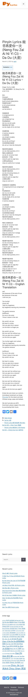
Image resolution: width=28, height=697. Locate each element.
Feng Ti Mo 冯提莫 (20, 628)
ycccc (12, 658)
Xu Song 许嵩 (16, 656)
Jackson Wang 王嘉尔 (20, 630)
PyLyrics (5, 397)
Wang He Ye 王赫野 (15, 648)
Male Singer (8, 418)
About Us (6, 687)
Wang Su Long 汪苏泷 (15, 650)
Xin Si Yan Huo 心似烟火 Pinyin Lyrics (13, 595)
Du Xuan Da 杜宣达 (14, 626)
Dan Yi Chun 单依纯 (17, 624)
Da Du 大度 (7, 420)
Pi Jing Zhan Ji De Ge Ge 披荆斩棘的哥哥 (13, 641)
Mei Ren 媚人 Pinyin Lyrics (10, 588)
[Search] (23, 559)
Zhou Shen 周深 (17, 668)
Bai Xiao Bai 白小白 (19, 620)
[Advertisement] (14, 26)
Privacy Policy (14, 690)
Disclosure (21, 687)
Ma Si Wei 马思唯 (19, 636)
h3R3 (3, 630)
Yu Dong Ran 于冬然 (14, 660)
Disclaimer (13, 687)
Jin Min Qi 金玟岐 (5, 632)
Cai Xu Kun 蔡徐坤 (8, 622)
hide (11, 67)
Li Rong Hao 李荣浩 (19, 632)
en (19, 626)
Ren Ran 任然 (10, 644)
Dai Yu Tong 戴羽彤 (8, 624)
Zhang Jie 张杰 (15, 662)
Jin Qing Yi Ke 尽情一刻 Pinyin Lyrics (13, 585)
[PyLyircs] (10, 4)
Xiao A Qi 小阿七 (11, 653)
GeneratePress (14, 694)
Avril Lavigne (10, 620)
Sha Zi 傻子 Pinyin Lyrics (9, 573)
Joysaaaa (12, 632)
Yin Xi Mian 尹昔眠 (18, 658)
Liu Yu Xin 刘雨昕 (14, 634)
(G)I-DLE (4, 620)
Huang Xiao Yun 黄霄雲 (10, 630)
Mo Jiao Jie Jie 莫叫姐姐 (9, 639)
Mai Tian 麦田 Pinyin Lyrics (10, 607)
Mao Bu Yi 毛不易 (9, 636)
